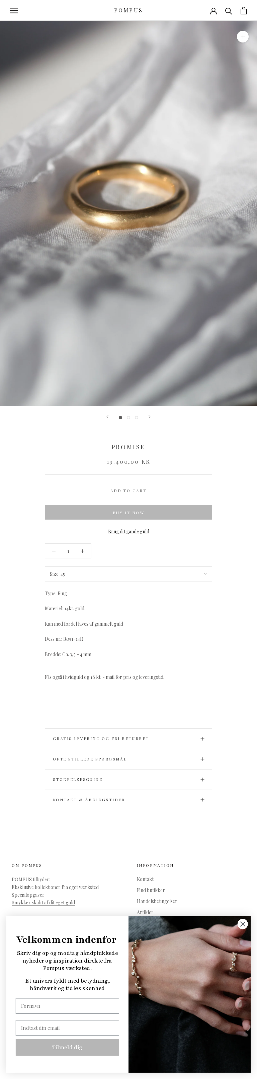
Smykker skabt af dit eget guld (43, 902)
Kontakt (145, 879)
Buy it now (128, 512)
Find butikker (151, 890)
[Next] (150, 416)
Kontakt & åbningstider (89, 799)
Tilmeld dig (67, 1047)
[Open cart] (244, 10)
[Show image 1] (120, 417)
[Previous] (107, 416)
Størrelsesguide (77, 779)
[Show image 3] (136, 417)
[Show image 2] (128, 417)
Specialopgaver (28, 895)
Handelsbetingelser (157, 901)
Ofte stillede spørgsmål (90, 758)
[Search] (228, 10)
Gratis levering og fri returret (101, 738)
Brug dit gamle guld (128, 531)
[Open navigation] (14, 10)
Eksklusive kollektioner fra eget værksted (55, 887)
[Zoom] (243, 36)
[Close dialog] (242, 923)
